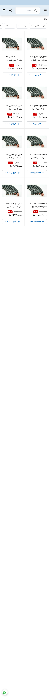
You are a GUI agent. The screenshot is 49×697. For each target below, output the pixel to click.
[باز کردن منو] (44, 10)
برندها (24, 25)
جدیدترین (38, 25)
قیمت (11, 25)
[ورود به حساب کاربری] (11, 10)
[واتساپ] (5, 692)
